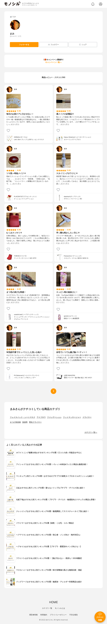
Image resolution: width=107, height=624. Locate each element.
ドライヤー (87, 417)
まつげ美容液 (15, 422)
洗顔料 (25, 422)
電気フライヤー (35, 422)
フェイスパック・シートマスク (22, 417)
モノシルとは (60, 608)
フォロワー (55, 44)
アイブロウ (41, 417)
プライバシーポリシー (58, 615)
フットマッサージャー (72, 417)
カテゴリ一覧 (47, 608)
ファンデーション (54, 417)
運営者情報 (33, 615)
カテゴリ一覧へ (90, 432)
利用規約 (43, 615)
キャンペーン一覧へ (53, 62)
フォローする (24, 44)
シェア (84, 44)
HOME (53, 602)
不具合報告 (73, 615)
